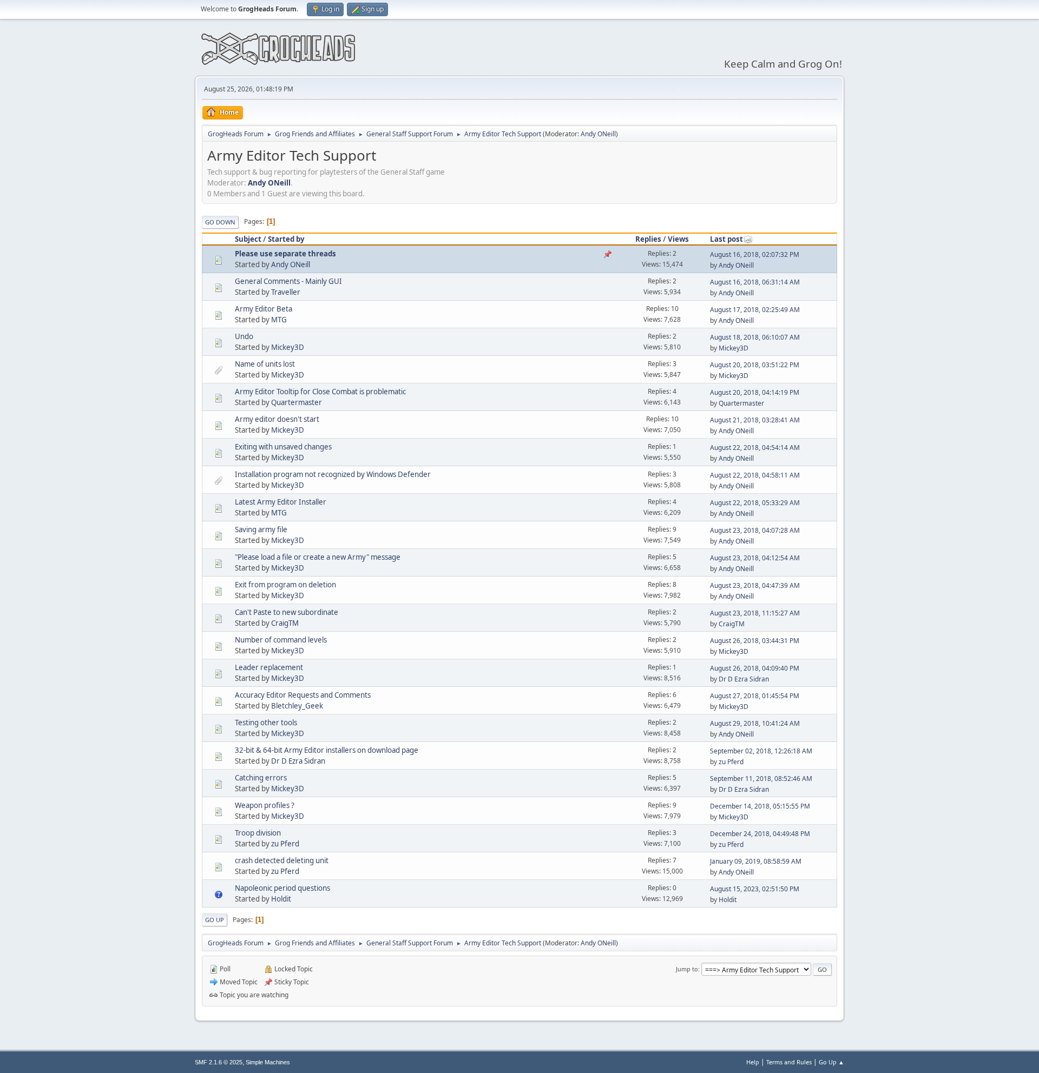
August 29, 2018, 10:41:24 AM (755, 723)
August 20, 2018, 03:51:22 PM (754, 364)
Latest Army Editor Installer (280, 502)
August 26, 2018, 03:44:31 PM (754, 640)
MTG (279, 319)
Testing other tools (266, 722)
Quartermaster (296, 402)
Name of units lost (265, 364)
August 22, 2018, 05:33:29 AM (755, 502)
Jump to (687, 969)
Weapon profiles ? (264, 805)
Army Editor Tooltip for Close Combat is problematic (320, 391)
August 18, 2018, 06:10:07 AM (755, 337)
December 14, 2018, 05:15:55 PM (760, 806)
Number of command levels (281, 640)
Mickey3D (287, 347)
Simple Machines (268, 1062)
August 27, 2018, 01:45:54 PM (754, 695)
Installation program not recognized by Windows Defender (333, 474)
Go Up (214, 920)
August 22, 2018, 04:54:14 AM (755, 447)
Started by (286, 239)
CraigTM (285, 623)
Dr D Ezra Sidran (744, 679)
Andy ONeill (598, 133)
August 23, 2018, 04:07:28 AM (755, 530)
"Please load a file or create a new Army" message (317, 557)
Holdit (281, 899)
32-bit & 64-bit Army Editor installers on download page (326, 750)
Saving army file (261, 529)
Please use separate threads (285, 254)
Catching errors (261, 778)
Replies (648, 239)
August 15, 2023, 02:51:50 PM (754, 888)
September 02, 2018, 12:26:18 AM (761, 751)
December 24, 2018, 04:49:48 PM (760, 833)
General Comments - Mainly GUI (288, 281)
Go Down (220, 222)
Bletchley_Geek (297, 706)
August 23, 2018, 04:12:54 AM (755, 557)
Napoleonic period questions (282, 888)
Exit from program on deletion (285, 585)
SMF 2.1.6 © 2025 (218, 1062)
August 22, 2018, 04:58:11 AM (755, 475)
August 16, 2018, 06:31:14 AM (755, 282)
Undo (244, 336)
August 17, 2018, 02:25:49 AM (755, 309)
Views (678, 239)
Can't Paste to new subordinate (286, 612)
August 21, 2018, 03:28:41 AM (755, 420)
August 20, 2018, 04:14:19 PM (754, 392)
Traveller (285, 292)
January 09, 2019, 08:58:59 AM (755, 861)
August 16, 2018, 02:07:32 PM (754, 254)
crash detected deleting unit (281, 860)
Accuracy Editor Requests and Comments (303, 695)
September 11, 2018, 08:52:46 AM (761, 778)
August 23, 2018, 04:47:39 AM (755, 585)
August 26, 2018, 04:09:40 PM (754, 668)
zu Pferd (731, 761)
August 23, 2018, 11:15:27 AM (755, 613)
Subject (248, 239)
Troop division (258, 833)
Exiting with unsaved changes (283, 447)
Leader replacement (269, 667)
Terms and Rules (789, 1062)
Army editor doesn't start (277, 419)
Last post (726, 239)
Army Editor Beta (263, 309)
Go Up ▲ (831, 1062)
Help (752, 1062)
